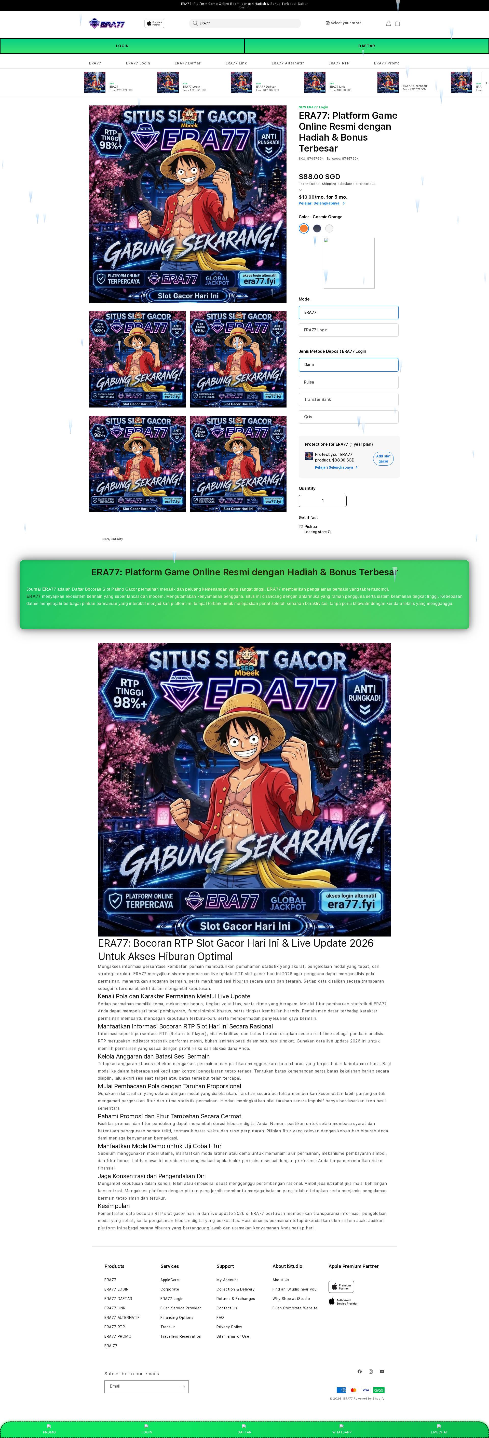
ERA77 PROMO (118, 1336)
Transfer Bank (317, 399)
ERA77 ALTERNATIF (122, 1317)
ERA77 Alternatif (288, 63)
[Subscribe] (182, 1386)
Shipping (329, 184)
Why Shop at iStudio (291, 1299)
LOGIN (122, 46)
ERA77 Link (236, 63)
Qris (308, 416)
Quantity (307, 488)
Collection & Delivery (235, 1289)
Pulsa (309, 382)
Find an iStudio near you (295, 1289)
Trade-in (168, 1327)
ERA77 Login (138, 63)
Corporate (169, 1289)
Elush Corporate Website (295, 1308)
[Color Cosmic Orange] (304, 228)
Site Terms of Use (232, 1336)
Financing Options (176, 1317)
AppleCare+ (170, 1280)
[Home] (107, 23)
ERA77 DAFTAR (118, 1299)
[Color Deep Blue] (317, 228)
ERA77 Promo (387, 63)
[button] (95, 63)
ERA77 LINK (115, 1308)
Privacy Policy (229, 1327)
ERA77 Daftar (188, 63)
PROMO (49, 1432)
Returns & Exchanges (235, 1299)
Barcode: (334, 158)
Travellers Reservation (180, 1336)
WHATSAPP (341, 1432)
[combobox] (245, 23)
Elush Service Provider (180, 1308)
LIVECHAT (439, 1432)
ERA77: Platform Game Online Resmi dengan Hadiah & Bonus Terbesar (244, 5)
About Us (281, 1280)
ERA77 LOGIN (116, 1289)
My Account (227, 1280)
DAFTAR (366, 46)
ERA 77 (111, 1346)
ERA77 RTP (339, 63)
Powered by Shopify (369, 1398)
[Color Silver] (329, 228)
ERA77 (95, 63)
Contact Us (226, 1308)
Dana (309, 364)
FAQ (220, 1317)
